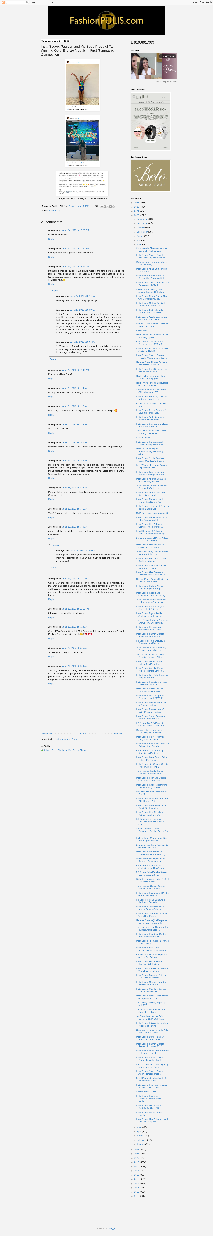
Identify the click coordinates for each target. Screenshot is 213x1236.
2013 (137, 1187)
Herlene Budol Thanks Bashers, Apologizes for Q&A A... (151, 363)
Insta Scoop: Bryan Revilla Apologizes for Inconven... (150, 614)
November (142, 223)
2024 (137, 211)
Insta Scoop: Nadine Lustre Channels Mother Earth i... (150, 1058)
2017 (137, 1170)
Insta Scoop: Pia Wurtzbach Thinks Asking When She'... (150, 443)
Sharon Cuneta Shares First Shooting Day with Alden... (150, 655)
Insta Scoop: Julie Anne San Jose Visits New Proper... (152, 914)
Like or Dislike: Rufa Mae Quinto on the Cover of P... (152, 846)
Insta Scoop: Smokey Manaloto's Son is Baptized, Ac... (152, 425)
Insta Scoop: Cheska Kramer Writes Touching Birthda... (150, 669)
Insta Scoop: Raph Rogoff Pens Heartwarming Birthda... (151, 786)
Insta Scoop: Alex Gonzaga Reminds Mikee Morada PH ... (152, 573)
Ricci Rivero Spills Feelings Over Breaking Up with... (152, 336)
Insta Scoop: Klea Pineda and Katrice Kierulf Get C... (150, 813)
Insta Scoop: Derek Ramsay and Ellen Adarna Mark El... (152, 518)
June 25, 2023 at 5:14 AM (82, 296)
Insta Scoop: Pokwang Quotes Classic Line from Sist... (151, 779)
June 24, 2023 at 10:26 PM (75, 230)
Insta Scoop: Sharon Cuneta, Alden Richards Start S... (150, 1072)
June (139, 244)
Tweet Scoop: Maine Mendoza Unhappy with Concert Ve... (151, 600)
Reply (51, 239)
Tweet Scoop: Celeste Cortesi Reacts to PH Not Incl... (150, 887)
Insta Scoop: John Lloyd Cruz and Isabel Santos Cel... (152, 507)
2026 (137, 202)
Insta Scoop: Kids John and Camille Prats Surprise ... (149, 525)
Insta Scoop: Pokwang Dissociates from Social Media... (148, 1099)
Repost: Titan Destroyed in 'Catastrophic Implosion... (149, 731)
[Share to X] (107, 206)
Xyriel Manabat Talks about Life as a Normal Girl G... (151, 1079)
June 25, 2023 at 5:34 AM (75, 487)
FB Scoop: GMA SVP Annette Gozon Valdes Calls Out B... (151, 724)
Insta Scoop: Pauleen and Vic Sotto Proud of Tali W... (150, 710)
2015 (137, 1179)
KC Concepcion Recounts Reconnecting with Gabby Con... (150, 822)
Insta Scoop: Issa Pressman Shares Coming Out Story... (150, 473)
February (141, 1140)
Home (83, 733)
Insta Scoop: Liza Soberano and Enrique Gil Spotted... (152, 1120)
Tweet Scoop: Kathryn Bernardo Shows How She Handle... (152, 621)
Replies (55, 290)
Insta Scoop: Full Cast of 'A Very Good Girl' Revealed (152, 806)
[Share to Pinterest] (113, 206)
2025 (137, 207)
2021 (137, 1153)
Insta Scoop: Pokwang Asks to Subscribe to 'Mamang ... (151, 976)
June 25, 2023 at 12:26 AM (75, 266)
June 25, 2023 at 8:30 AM (82, 310)
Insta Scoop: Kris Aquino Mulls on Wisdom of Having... (152, 1024)
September (142, 231)
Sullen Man (141, 330)
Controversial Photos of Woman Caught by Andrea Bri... (151, 249)
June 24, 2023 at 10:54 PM (75, 248)
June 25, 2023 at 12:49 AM (75, 370)
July (139, 240)
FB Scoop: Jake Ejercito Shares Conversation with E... (151, 873)
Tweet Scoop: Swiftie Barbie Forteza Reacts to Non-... (150, 772)
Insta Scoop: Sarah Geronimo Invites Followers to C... (150, 717)
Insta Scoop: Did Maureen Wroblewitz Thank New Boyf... (152, 853)
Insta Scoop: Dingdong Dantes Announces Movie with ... (151, 935)
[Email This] (101, 206)
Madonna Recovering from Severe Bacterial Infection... (151, 290)
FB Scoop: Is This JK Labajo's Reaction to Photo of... (151, 751)
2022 (137, 1149)
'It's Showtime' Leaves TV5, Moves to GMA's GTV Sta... (151, 1017)
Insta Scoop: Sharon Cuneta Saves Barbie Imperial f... (150, 635)
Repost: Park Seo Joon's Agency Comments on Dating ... (152, 1065)
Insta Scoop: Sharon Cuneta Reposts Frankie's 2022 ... (150, 1045)
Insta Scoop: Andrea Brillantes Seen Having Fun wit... (151, 480)
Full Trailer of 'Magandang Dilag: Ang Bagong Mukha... (152, 839)
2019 (137, 1162)
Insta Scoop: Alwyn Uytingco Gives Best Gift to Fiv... (150, 546)
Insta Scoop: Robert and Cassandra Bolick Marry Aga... (152, 594)
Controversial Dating (146, 1091)
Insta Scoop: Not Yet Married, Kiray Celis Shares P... (150, 738)
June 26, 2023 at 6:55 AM (75, 648)
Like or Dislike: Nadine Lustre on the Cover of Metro (152, 325)
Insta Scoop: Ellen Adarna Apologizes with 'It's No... (149, 628)
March (140, 1135)
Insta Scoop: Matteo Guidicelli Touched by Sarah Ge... (150, 304)
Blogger (112, 1228)
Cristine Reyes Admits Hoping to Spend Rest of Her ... (152, 580)
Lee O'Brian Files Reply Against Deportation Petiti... (151, 466)
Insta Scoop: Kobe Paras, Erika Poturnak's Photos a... (151, 758)
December (142, 219)
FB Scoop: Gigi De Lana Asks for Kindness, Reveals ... (152, 901)
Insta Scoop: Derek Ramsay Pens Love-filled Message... (152, 411)
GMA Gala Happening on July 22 (152, 513)
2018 (137, 1166)
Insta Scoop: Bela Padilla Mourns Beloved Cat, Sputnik (152, 744)
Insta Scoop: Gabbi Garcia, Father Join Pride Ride (149, 662)
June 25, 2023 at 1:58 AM (75, 460)
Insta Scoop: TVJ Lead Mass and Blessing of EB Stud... (152, 283)
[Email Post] (96, 206)
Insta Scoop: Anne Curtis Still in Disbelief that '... (151, 270)
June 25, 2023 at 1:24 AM (75, 424)
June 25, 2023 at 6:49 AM (75, 527)
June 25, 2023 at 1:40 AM (75, 442)
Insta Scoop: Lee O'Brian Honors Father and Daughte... (152, 1051)
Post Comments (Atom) (65, 739)
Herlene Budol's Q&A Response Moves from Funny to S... (151, 921)
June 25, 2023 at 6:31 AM (75, 508)
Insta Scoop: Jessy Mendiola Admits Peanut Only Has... (150, 907)
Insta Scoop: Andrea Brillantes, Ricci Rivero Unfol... (151, 493)
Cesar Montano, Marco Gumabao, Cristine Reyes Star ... (152, 831)
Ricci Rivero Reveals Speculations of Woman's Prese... (153, 384)
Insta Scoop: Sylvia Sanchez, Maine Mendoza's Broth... (150, 459)
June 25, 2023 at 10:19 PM (75, 609)
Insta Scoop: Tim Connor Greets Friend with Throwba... (152, 765)
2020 (137, 1158)
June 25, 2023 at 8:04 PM (82, 342)
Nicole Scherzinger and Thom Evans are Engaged (150, 377)
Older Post (118, 733)
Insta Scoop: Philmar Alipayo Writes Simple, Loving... (150, 587)
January (141, 1144)
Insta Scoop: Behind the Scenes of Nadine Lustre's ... (152, 703)
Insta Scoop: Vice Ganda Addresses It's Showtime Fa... (152, 949)
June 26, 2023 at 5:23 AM (75, 627)
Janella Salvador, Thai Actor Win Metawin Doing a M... (152, 552)
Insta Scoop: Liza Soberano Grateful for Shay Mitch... (149, 1106)
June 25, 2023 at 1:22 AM (75, 406)
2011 (136, 1196)
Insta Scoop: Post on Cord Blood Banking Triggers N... (152, 559)
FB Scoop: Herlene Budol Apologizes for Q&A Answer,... (152, 866)
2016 (137, 1175)
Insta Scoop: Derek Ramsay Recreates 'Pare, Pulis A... (150, 1038)
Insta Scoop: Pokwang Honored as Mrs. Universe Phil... (151, 1086)
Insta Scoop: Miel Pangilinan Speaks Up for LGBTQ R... (150, 696)
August (140, 236)
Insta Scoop (54, 210)
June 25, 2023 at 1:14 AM (75, 388)
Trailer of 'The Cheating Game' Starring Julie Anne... (151, 432)
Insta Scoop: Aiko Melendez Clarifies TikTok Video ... (149, 962)
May (139, 1127)
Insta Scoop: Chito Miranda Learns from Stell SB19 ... (150, 311)
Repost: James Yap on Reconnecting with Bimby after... (149, 451)
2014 (137, 1183)
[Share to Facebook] (110, 206)
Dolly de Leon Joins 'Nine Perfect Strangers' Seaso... (152, 880)
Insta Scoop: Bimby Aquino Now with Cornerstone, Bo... (151, 297)
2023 (137, 215)
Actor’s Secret (143, 437)
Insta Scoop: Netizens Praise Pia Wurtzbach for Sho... (152, 969)
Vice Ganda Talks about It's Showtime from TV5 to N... (150, 342)
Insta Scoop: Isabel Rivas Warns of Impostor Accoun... (152, 997)
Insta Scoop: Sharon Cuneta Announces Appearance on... (151, 256)
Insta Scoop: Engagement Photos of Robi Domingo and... (152, 894)
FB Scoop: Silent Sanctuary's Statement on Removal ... (150, 642)
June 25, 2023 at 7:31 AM (75, 578)
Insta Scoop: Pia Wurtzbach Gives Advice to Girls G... (153, 349)
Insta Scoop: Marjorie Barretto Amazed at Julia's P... (151, 983)
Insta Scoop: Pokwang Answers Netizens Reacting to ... (151, 397)
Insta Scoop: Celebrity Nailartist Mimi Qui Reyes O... (151, 566)
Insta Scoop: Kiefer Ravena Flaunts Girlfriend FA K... (149, 690)
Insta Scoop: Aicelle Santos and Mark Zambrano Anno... (151, 318)
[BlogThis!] (104, 206)
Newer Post (47, 733)
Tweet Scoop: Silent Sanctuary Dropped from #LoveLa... (151, 649)
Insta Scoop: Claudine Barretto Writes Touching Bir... (151, 990)
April (139, 1131)
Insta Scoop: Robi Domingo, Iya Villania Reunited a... (151, 370)
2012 (137, 1192)
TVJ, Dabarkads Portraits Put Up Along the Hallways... (152, 1010)
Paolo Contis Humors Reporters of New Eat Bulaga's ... (151, 955)
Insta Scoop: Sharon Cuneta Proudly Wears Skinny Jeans (151, 356)
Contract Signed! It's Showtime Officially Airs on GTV (151, 390)
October (141, 227)
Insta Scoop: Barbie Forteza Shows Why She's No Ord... (151, 276)
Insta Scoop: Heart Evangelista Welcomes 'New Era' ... (151, 683)
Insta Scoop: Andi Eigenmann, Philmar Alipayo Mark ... (151, 418)
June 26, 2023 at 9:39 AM (75, 666)
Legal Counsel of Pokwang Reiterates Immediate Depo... (151, 532)
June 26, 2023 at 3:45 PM (82, 550)
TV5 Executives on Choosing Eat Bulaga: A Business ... (152, 928)
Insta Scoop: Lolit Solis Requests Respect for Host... (152, 676)
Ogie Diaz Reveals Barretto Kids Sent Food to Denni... (152, 1031)
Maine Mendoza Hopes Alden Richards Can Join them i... (150, 859)
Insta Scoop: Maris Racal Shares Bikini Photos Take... (152, 799)
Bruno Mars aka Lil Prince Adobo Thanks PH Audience (152, 539)
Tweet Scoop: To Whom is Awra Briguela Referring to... (151, 486)
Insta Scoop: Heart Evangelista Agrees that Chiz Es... (151, 607)
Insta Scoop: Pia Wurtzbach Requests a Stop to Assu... (150, 500)
